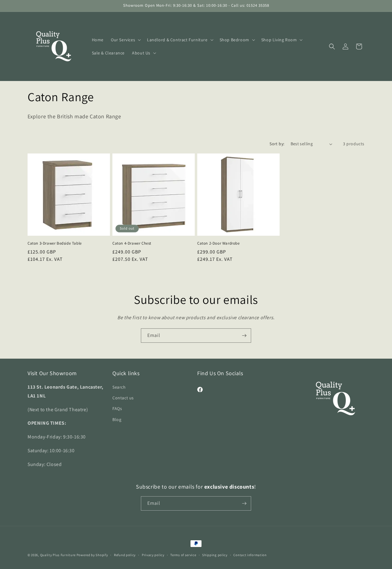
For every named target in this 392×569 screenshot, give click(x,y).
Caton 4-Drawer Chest (131, 243)
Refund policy (125, 555)
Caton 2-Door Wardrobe (218, 243)
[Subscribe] (244, 335)
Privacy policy (153, 555)
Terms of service (183, 555)
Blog (116, 419)
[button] (125, 39)
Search (119, 387)
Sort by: (277, 143)
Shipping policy (215, 555)
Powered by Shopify (92, 555)
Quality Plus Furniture (58, 555)
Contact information (249, 555)
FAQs (117, 408)
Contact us (123, 398)
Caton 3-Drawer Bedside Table (55, 243)
